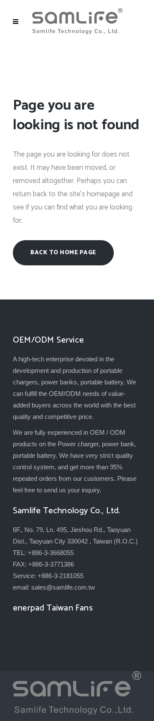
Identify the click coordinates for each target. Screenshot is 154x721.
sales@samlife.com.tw (63, 587)
